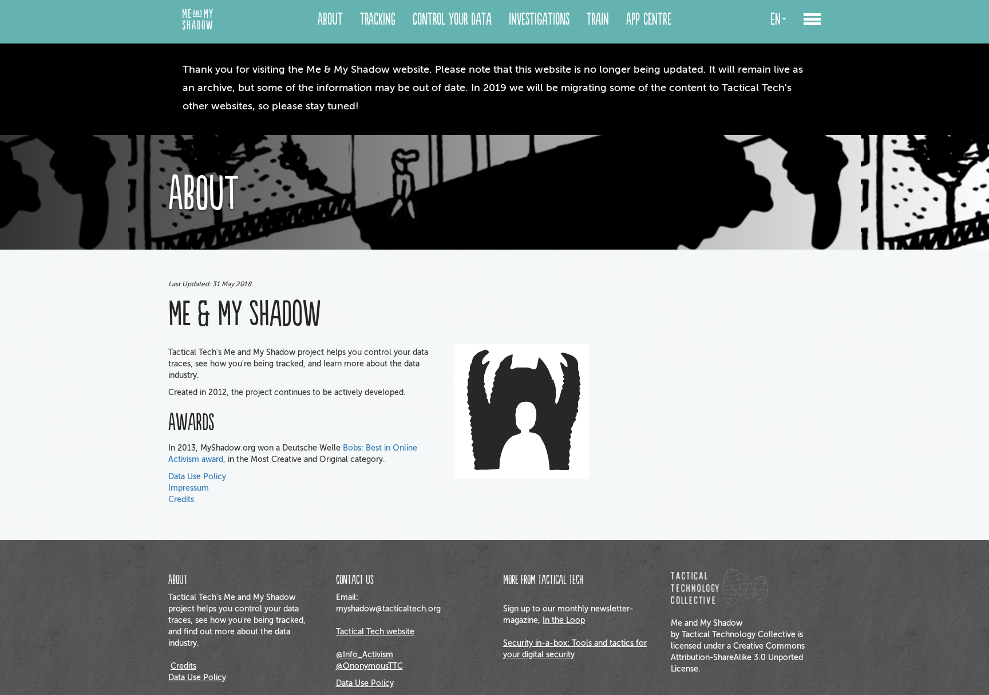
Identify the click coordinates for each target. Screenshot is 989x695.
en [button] (775, 19)
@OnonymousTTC (369, 666)
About (330, 19)
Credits (181, 499)
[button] (812, 22)
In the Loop (564, 620)
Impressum (188, 488)
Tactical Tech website (375, 631)
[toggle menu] (812, 20)
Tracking (377, 19)
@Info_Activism (364, 654)
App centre (648, 19)
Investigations (539, 19)
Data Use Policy (197, 476)
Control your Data (452, 19)
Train (598, 19)
